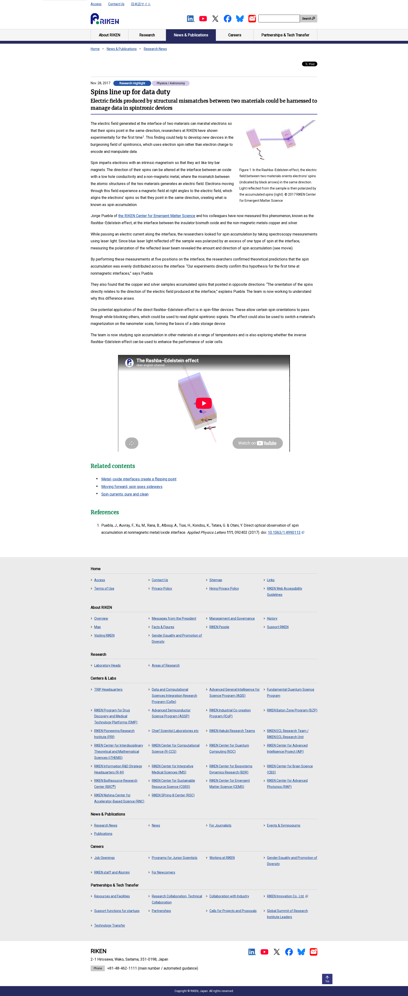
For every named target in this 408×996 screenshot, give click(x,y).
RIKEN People (219, 627)
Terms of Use (104, 588)
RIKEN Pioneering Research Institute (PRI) (114, 734)
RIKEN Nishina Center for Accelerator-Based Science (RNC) (119, 798)
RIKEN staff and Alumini (112, 872)
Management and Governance (232, 618)
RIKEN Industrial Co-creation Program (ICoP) (230, 713)
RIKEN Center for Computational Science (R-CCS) (176, 748)
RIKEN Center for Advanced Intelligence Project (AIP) (287, 748)
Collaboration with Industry (229, 896)
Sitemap (215, 580)
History (272, 618)
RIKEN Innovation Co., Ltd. (285, 896)
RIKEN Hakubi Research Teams (232, 731)
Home (95, 49)
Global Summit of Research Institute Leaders (287, 914)
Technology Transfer (109, 925)
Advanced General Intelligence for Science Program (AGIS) (234, 693)
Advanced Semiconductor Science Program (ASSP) (171, 713)
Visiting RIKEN (104, 635)
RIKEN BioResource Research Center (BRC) (115, 784)
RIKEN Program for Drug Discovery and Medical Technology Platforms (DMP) (115, 716)
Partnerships (161, 911)
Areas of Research (166, 665)
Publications (103, 834)
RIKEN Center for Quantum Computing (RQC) (229, 748)
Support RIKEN (278, 627)
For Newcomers (163, 872)
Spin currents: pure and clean (125, 494)
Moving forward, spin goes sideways (131, 486)
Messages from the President (174, 618)
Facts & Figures (163, 627)
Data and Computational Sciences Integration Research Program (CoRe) (174, 696)
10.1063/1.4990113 (284, 532)
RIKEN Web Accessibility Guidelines (284, 592)
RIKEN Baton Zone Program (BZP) (292, 710)
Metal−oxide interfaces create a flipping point (138, 479)
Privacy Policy (162, 588)
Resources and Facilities (112, 896)
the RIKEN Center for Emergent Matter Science (156, 216)
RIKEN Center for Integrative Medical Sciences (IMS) (172, 769)
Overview (101, 618)
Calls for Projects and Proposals (233, 911)
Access (96, 4)
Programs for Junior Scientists (174, 858)
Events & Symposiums (283, 825)
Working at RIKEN (222, 858)
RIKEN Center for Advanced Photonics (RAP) (287, 784)
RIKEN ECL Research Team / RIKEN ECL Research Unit (288, 734)
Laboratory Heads (107, 665)
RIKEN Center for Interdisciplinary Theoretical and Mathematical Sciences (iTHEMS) (118, 752)
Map (97, 627)
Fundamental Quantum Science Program (290, 693)
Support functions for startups (117, 911)
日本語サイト (141, 4)
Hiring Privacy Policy (224, 588)
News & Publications (122, 49)
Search (306, 18)
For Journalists (220, 825)
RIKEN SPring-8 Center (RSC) (173, 795)
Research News (155, 49)
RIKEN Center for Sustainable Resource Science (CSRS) (173, 784)
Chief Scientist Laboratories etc (175, 731)
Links (271, 580)
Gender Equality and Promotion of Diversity (177, 638)
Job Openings (104, 858)
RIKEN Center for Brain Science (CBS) (290, 769)
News (156, 825)
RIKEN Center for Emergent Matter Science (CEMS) (229, 784)
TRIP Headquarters (108, 689)
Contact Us (116, 4)
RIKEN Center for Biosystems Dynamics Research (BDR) (230, 769)
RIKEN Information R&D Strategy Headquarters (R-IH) (118, 769)
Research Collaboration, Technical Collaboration (177, 899)
